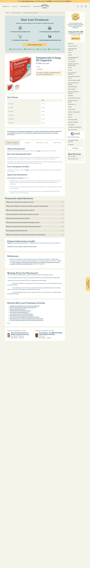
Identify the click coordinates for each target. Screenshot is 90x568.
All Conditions (36, 6)
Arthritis (70, 67)
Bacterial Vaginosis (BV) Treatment (73, 92)
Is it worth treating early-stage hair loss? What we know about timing (26, 320)
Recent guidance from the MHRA (15, 178)
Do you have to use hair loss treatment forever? (21, 314)
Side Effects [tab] (57, 142)
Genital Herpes (71, 109)
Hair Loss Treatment (72, 46)
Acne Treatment (71, 61)
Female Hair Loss (72, 104)
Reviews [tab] (27, 142)
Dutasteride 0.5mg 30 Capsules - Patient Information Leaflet (21, 246)
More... (9, 323)
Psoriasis (70, 55)
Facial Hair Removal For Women (73, 101)
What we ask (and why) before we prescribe (20, 310)
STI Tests (70, 70)
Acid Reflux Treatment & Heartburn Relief (73, 64)
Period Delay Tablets (72, 119)
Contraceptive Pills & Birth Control (74, 77)
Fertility (69, 107)
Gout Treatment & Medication (72, 73)
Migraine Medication (72, 86)
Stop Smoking (71, 124)
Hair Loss (14, 6)
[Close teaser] (85, 291)
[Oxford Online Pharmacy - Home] (45, 6)
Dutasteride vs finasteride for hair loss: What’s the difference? (24, 306)
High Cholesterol (71, 89)
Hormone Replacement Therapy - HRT (73, 58)
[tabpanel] (20, 69)
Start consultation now (35, 44)
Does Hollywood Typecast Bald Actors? (19, 312)
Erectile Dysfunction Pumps (74, 98)
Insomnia (70, 114)
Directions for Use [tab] (42, 142)
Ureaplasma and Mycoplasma (74, 127)
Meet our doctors (72, 156)
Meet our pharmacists (73, 158)
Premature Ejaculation (73, 122)
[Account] (81, 6)
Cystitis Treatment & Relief (74, 80)
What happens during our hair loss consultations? (22, 315)
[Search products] (77, 6)
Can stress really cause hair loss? (18, 309)
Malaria (69, 117)
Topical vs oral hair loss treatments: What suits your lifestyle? (24, 317)
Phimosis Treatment (72, 129)
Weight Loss (6, 6)
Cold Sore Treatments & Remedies (73, 83)
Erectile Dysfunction (25, 6)
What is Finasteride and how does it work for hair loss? (23, 307)
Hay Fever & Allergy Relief (74, 112)
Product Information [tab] (12, 142)
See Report (75, 148)
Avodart (38, 151)
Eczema (70, 52)
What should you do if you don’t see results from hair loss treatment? (26, 318)
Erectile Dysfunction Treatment (72, 49)
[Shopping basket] (85, 6)
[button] (88, 284)
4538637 (49, 337)
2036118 (21, 337)
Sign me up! (75, 38)
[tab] (10, 87)
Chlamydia (70, 95)
